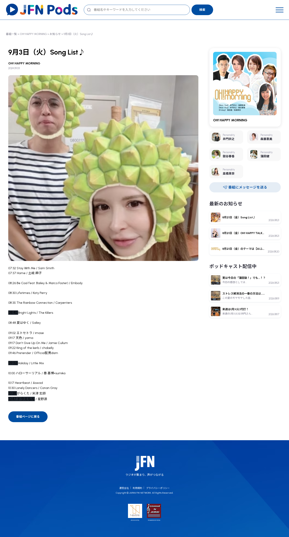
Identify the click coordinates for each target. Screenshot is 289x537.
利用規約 (137, 488)
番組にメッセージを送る (247, 187)
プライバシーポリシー (158, 488)
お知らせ (55, 34)
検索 (202, 10)
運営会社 (124, 488)
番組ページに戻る (28, 416)
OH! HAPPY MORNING (33, 34)
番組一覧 (11, 34)
